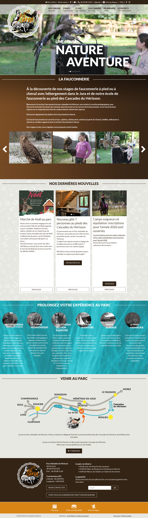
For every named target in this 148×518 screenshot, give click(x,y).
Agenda (97, 2)
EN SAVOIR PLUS (73, 263)
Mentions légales (126, 516)
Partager (36, 289)
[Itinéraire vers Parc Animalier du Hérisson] (74, 408)
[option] (30, 154)
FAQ (121, 2)
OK (114, 488)
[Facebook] (126, 2)
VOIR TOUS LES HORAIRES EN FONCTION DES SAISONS (71, 495)
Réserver (109, 284)
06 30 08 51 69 (86, 2)
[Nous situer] (70, 2)
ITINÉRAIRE (74, 451)
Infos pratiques (111, 2)
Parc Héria (51, 2)
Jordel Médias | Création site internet (78, 516)
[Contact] (74, 2)
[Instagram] (129, 2)
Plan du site (116, 516)
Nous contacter (56, 487)
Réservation (63, 2)
